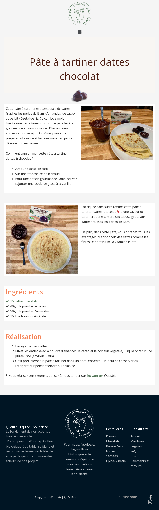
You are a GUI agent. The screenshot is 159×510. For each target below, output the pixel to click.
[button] (79, 31)
